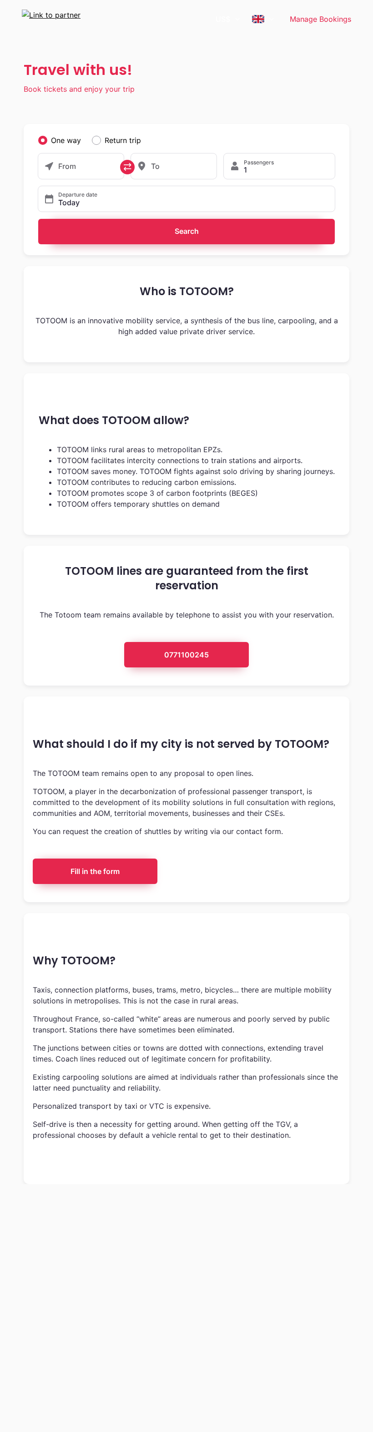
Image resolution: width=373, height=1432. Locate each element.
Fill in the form (95, 871)
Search (187, 231)
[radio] (42, 140)
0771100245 (186, 654)
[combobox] (228, 19)
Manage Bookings (320, 19)
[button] (186, 199)
